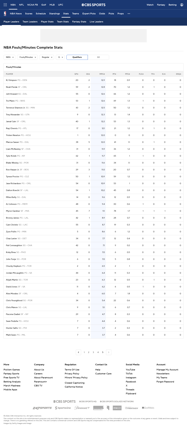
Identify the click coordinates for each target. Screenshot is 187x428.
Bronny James (12, 218)
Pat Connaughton (14, 245)
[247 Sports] (42, 407)
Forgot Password (165, 381)
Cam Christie (12, 225)
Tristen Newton (13, 135)
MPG (101, 74)
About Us (39, 369)
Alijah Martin (12, 280)
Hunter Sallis (12, 328)
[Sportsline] (63, 407)
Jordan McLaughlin (15, 273)
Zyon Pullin (11, 231)
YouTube (130, 369)
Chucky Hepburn (13, 266)
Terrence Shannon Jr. (15, 107)
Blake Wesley (12, 163)
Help (97, 369)
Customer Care (103, 373)
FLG (140, 74)
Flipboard (131, 393)
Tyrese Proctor (12, 176)
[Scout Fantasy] (131, 407)
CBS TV (38, 385)
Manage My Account (167, 369)
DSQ (178, 74)
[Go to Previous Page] (78, 352)
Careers (38, 373)
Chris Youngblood (14, 300)
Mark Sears (11, 335)
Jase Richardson (13, 183)
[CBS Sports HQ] (87, 401)
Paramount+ (40, 381)
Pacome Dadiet (13, 314)
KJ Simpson (11, 80)
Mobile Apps (10, 389)
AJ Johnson (11, 204)
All (98, 57)
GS (87, 74)
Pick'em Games (12, 369)
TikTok (129, 373)
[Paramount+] (82, 407)
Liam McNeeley (13, 149)
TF (152, 74)
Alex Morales (12, 293)
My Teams (161, 377)
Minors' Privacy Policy (76, 377)
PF (114, 74)
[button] (5, 5)
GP (76, 74)
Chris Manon (12, 307)
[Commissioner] (101, 406)
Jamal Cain (11, 121)
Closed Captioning (74, 382)
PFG (127, 74)
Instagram (131, 377)
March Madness (12, 385)
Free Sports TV (11, 377)
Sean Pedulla (12, 321)
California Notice (74, 386)
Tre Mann (10, 101)
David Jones (11, 286)
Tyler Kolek (11, 156)
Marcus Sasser (12, 142)
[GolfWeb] (148, 407)
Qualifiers (77, 57)
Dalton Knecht (12, 190)
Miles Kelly (11, 197)
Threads (130, 389)
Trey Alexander (13, 114)
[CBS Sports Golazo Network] (117, 401)
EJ (163, 74)
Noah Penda (11, 87)
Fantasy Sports (11, 373)
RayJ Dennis (12, 128)
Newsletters (162, 373)
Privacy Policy (72, 373)
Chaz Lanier (11, 238)
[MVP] (117, 406)
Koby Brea (11, 252)
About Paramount (43, 377)
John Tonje (11, 259)
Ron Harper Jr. (12, 169)
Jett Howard (11, 94)
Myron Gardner (13, 211)
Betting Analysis (12, 381)
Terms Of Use (72, 369)
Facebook (131, 381)
